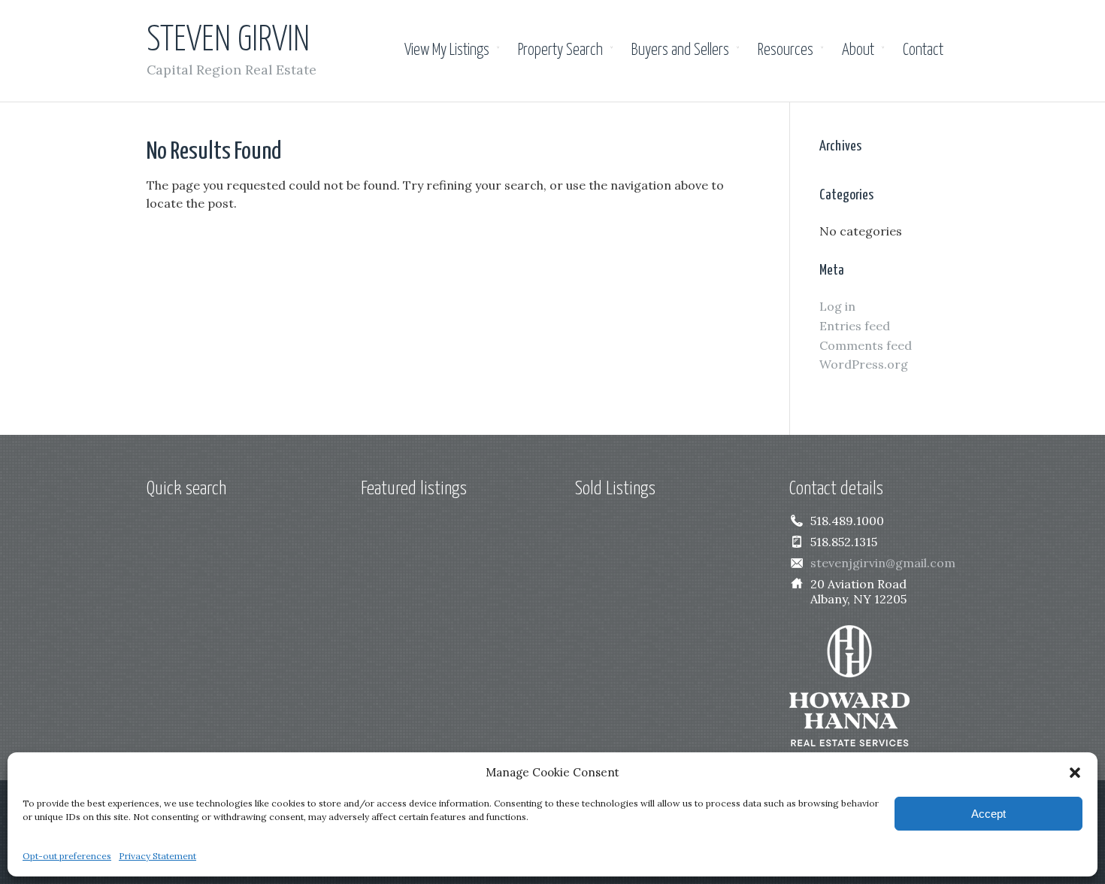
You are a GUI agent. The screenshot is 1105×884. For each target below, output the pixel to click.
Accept (988, 813)
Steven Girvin (228, 41)
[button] (1074, 772)
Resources (785, 50)
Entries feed (854, 325)
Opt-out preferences (67, 855)
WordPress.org (863, 364)
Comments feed (865, 345)
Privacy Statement (157, 855)
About (858, 50)
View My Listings (446, 50)
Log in (837, 306)
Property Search (560, 50)
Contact (923, 50)
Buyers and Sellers (680, 50)
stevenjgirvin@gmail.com (882, 562)
